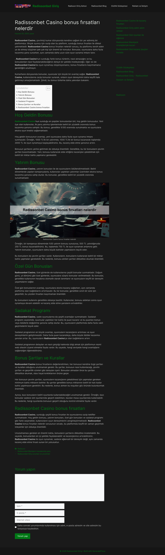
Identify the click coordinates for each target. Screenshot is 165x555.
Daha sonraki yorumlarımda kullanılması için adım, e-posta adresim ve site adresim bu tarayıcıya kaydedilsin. (59, 527)
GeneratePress (98, 551)
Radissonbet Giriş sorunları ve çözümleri (34, 454)
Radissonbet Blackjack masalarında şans (34, 451)
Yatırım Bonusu (25, 95)
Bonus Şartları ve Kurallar (29, 104)
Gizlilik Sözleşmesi (119, 6)
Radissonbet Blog (98, 6)
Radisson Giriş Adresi (77, 6)
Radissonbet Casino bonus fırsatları (34, 107)
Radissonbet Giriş (46, 6)
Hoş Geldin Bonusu (26, 92)
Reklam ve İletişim (140, 6)
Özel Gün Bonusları (26, 98)
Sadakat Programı (26, 101)
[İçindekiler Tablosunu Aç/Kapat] (47, 88)
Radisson (21, 449)
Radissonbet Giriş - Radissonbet (132, 76)
